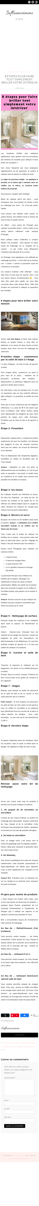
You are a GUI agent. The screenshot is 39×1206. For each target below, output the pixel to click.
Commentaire (10, 1078)
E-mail (7, 1109)
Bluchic (12, 1158)
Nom (6, 1100)
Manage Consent (22, 1158)
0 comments (19, 1035)
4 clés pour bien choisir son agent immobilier (18, 1043)
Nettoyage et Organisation (19, 72)
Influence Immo (19, 1155)
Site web (7, 1117)
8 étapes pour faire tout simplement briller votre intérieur (19, 79)
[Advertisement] (19, 43)
